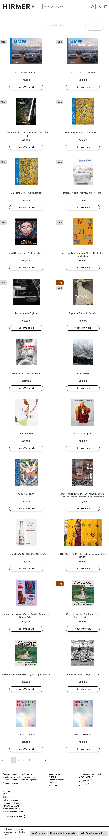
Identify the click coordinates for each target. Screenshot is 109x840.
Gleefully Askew (26, 494)
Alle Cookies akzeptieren (93, 833)
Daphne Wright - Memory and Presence (82, 193)
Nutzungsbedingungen (12, 800)
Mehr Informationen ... (13, 837)
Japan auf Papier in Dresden (83, 313)
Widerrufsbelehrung (11, 809)
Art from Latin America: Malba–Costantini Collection (82, 254)
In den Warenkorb (26, 87)
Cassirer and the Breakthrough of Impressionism (26, 674)
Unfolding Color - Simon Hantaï (26, 193)
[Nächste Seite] (40, 760)
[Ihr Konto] (99, 6)
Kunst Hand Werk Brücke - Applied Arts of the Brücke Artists (26, 615)
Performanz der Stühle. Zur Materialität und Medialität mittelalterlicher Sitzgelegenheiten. (83, 495)
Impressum (8, 791)
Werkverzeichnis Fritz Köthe (26, 373)
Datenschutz (8, 797)
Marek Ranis (82, 373)
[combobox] (65, 6)
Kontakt (52, 777)
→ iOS (84, 784)
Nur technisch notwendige (63, 833)
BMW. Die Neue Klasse (26, 72)
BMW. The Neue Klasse (83, 72)
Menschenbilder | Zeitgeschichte (83, 674)
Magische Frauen (26, 734)
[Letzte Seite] (45, 760)
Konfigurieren (39, 833)
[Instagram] (53, 786)
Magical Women (83, 734)
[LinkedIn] (56, 786)
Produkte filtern (56, 25)
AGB (5, 794)
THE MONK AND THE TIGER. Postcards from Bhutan (83, 555)
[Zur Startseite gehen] (16, 6)
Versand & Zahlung (11, 806)
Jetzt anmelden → (12, 784)
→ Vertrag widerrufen (14, 816)
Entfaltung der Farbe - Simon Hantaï (83, 132)
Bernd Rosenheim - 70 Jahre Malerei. (26, 253)
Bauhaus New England (26, 313)
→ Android (85, 780)
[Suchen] (92, 6)
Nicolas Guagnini (82, 433)
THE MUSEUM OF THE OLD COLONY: (26, 554)
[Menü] (33, 6)
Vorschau (53, 783)
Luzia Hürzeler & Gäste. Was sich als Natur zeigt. (26, 134)
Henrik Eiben (26, 433)
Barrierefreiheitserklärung (13, 812)
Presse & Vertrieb (56, 780)
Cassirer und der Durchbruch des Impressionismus (82, 615)
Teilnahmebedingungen (12, 803)
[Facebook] (50, 786)
